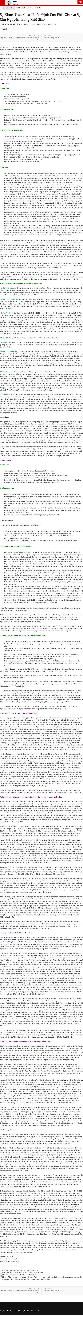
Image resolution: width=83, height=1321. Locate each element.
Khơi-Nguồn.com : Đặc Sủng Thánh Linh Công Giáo (22, 1311)
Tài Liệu (29, 7)
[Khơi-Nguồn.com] (13, 2)
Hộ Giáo (37, 7)
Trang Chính (20, 7)
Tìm (80, 2)
